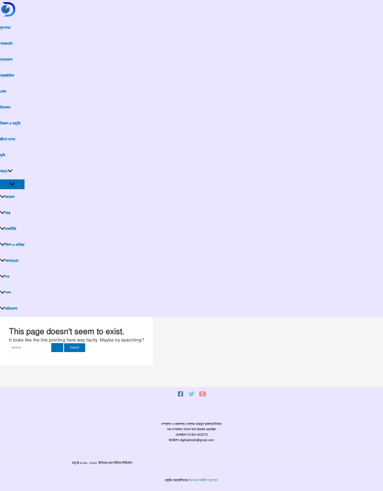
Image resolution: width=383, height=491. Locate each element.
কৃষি (2, 155)
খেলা (3, 92)
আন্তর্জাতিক (7, 76)
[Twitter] (191, 396)
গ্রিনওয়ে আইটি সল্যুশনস (203, 480)
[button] (10, 171)
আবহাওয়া (12, 261)
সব (7, 277)
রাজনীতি (10, 229)
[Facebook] (181, 396)
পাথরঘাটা (6, 44)
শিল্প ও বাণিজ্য (15, 245)
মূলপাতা (5, 28)
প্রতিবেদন (11, 309)
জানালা (10, 197)
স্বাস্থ (7, 213)
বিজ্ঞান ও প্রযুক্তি (10, 123)
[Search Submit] (57, 347)
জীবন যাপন (7, 139)
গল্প (8, 293)
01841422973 (198, 435)
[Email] (202, 396)
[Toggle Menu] (12, 184)
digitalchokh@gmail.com (197, 440)
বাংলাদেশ (6, 60)
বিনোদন (5, 107)
